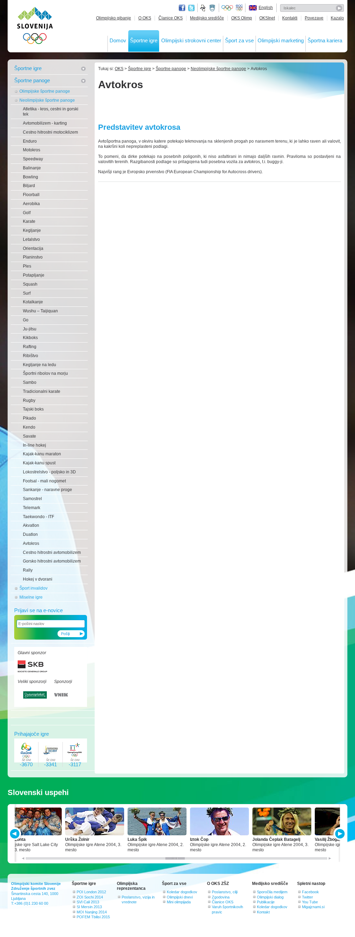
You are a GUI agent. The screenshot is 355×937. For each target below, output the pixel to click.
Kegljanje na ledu (39, 364)
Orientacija (33, 248)
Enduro (30, 141)
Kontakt (263, 912)
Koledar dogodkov (182, 892)
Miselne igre (31, 597)
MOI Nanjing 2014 (92, 912)
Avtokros (31, 543)
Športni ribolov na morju (45, 373)
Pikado (29, 418)
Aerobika (31, 203)
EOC (239, 8)
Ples (27, 266)
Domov (118, 40)
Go (25, 320)
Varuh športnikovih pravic (227, 909)
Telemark (31, 507)
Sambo (29, 382)
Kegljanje (32, 230)
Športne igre (143, 40)
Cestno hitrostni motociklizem (50, 132)
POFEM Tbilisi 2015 (93, 917)
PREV (16, 833)
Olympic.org (227, 8)
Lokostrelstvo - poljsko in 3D (49, 472)
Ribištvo (30, 355)
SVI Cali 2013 (88, 902)
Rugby (29, 400)
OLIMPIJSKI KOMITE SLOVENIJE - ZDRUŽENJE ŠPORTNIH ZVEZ (35, 27)
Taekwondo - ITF (38, 516)
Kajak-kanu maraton (42, 453)
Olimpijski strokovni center (191, 40)
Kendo (29, 427)
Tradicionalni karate (41, 391)
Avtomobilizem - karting (45, 123)
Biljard (29, 185)
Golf (27, 212)
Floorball (31, 194)
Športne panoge (32, 80)
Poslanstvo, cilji (224, 892)
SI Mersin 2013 (89, 907)
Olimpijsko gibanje (113, 18)
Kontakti (289, 18)
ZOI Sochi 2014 (90, 897)
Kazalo (337, 18)
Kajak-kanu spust (39, 463)
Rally (28, 570)
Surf (27, 293)
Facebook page (182, 8)
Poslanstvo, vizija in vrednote (138, 899)
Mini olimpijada (179, 902)
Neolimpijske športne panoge (47, 100)
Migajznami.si (313, 907)
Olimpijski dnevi (180, 897)
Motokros (31, 149)
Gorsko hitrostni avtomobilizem (52, 561)
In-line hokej (34, 445)
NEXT (339, 833)
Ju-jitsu (29, 329)
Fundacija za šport (203, 8)
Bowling (30, 177)
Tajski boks (33, 409)
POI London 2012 (91, 892)
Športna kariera (325, 40)
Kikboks (30, 337)
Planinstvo (33, 257)
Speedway (33, 159)
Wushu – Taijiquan (40, 311)
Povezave (314, 18)
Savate (29, 436)
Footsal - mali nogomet (44, 481)
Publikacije (266, 902)
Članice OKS (170, 18)
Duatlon (30, 534)
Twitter (191, 8)
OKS (119, 68)
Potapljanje (33, 275)
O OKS (144, 18)
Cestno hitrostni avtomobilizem (52, 552)
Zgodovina (221, 897)
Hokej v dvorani (37, 579)
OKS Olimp (241, 18)
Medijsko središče (207, 18)
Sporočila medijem (272, 892)
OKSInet (267, 18)
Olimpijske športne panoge (44, 91)
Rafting (29, 346)
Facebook (310, 892)
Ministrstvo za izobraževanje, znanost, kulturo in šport (212, 8)
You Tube (310, 902)
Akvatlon (31, 525)
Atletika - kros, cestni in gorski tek (50, 112)
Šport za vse (239, 40)
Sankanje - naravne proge (47, 489)
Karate (29, 221)
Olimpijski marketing (281, 40)
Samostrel (32, 498)
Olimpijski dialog (270, 897)
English (266, 7)
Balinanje (32, 168)
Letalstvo (31, 239)
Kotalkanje (33, 301)
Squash (30, 284)
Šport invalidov (33, 588)
